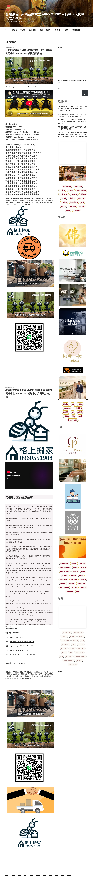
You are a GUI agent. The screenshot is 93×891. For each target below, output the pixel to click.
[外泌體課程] (73, 174)
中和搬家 (62, 190)
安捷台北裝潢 (78, 408)
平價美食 (83, 587)
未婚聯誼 (66, 416)
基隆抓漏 (63, 206)
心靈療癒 (80, 404)
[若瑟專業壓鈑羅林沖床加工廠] (73, 371)
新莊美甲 (82, 80)
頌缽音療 (75, 571)
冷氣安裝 (14, 30)
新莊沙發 (75, 640)
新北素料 (68, 656)
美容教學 (83, 194)
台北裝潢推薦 (81, 583)
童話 (72, 412)
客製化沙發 (81, 198)
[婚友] (73, 351)
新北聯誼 (74, 587)
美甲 (71, 652)
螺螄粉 (68, 210)
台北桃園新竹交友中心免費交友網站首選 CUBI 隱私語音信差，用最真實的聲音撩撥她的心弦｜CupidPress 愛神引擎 (72, 109)
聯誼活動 (82, 563)
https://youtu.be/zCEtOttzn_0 (22, 663)
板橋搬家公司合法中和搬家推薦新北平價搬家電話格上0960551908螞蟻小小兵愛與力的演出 (28, 393)
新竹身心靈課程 (81, 190)
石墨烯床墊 (74, 194)
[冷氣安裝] (73, 496)
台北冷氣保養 (33, 30)
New (6, 30)
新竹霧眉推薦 (70, 80)
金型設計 (80, 644)
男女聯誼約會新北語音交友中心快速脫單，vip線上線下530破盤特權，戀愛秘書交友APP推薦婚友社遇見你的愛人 (72, 121)
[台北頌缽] (73, 522)
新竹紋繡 (76, 80)
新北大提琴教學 (64, 587)
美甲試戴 (81, 206)
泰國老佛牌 (81, 648)
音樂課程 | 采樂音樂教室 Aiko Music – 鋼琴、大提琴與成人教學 (44, 16)
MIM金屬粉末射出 (69, 660)
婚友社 (80, 416)
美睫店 (83, 571)
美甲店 (81, 575)
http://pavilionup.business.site (19, 650)
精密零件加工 (67, 632)
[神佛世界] (73, 236)
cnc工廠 (72, 648)
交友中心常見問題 (65, 567)
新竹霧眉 (57, 30)
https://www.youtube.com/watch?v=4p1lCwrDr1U (21, 87)
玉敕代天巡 (76, 210)
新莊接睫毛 (74, 579)
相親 (61, 656)
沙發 (82, 640)
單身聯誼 (65, 412)
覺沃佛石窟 (73, 206)
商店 (72, 404)
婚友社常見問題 (72, 420)
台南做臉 (64, 202)
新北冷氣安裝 (65, 640)
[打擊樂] (73, 253)
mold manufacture (80, 656)
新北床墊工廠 (79, 652)
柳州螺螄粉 (70, 591)
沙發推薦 (83, 579)
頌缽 (82, 202)
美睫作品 (73, 575)
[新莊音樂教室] (73, 470)
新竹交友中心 (73, 664)
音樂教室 (64, 636)
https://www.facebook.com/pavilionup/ (22, 641)
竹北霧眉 (65, 30)
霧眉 (41, 30)
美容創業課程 (74, 202)
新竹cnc (79, 660)
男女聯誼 (74, 563)
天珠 (73, 416)
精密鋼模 (71, 583)
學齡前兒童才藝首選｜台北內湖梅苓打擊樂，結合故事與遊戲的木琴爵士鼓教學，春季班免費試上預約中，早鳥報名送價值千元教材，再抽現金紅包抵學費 (72, 134)
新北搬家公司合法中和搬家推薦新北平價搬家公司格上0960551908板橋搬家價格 (28, 51)
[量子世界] (73, 547)
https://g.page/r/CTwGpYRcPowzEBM (22, 646)
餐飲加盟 (70, 190)
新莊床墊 (81, 636)
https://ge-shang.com (16, 637)
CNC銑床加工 (78, 632)
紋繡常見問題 (63, 579)
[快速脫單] (73, 388)
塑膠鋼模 (62, 583)
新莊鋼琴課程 (64, 563)
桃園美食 (72, 198)
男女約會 (83, 567)
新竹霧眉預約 (62, 80)
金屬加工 (72, 636)
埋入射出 (65, 404)
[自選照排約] (73, 295)
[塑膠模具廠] (73, 322)
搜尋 (59, 88)
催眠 (77, 591)
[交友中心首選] (73, 445)
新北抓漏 (22, 30)
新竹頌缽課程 (67, 186)
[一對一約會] (73, 270)
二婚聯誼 (80, 412)
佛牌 (73, 644)
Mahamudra (67, 408)
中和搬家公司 (63, 194)
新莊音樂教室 (76, 30)
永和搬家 (63, 198)
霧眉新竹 (48, 30)
